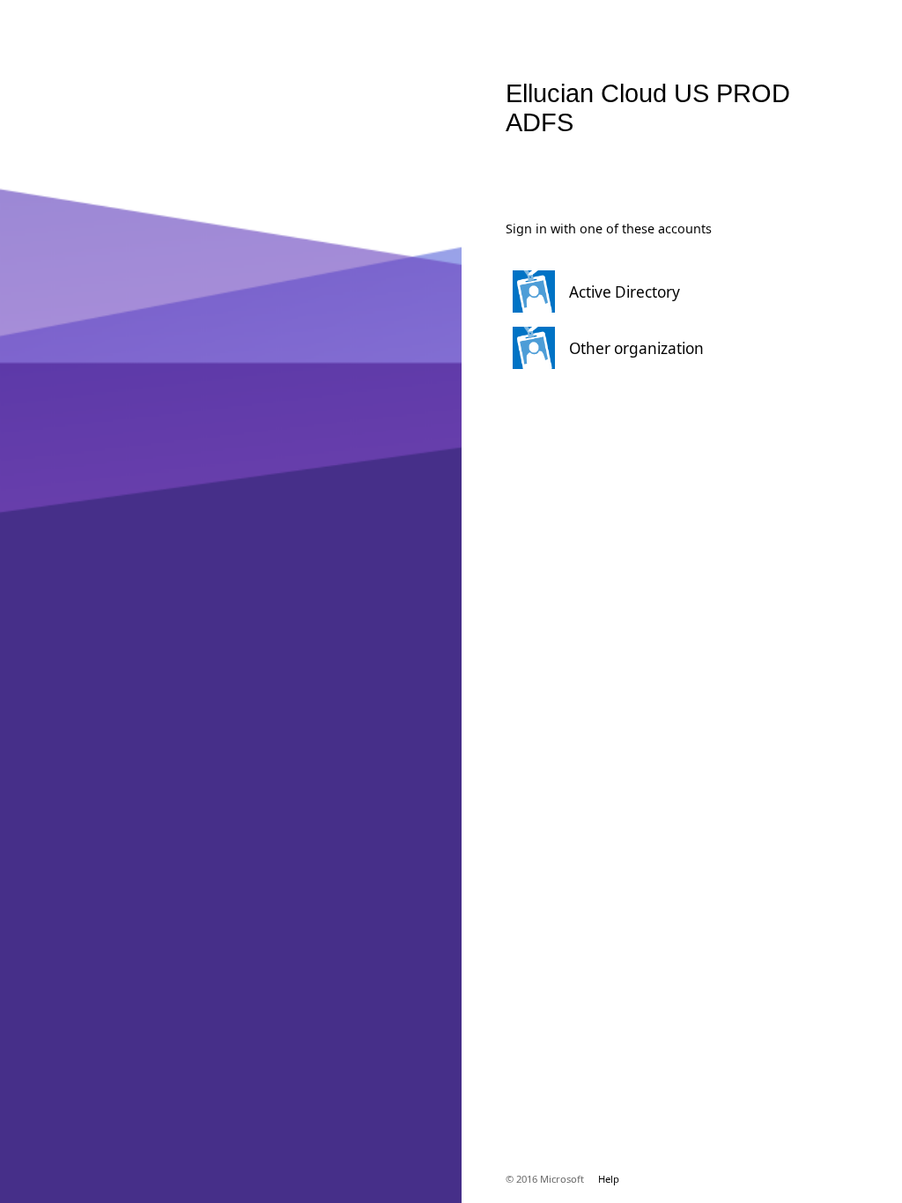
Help (608, 1178)
